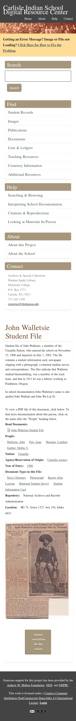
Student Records (20, 112)
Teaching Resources (23, 156)
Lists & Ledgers (20, 147)
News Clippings (16, 478)
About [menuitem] (41, 19)
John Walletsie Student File (27, 430)
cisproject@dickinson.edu (23, 304)
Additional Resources (24, 174)
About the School (21, 253)
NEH (49, 685)
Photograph (37, 478)
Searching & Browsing (25, 195)
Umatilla (23, 454)
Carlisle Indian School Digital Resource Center (35, 8)
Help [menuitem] (54, 19)
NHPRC (63, 685)
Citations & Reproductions (28, 212)
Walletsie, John (16, 442)
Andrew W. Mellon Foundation (25, 685)
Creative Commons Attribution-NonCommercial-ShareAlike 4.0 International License (38, 698)
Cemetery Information (25, 165)
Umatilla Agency (57, 460)
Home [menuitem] (28, 19)
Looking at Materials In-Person (32, 221)
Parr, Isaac (35, 442)
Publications (17, 129)
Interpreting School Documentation (35, 203)
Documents (16, 138)
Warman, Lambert (57, 442)
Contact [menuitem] (68, 19)
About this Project (22, 244)
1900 (30, 466)
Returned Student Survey (34, 483)
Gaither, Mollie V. (17, 448)
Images (13, 121)
